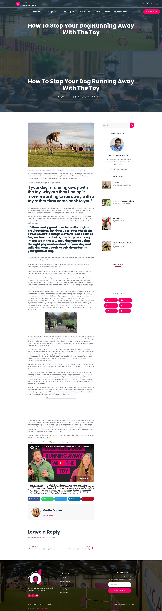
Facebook (111, 300)
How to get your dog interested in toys (55, 487)
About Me (116, 183)
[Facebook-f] (110, 169)
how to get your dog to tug (79, 488)
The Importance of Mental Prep (122, 243)
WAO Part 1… (117, 218)
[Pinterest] (126, 169)
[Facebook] (143, 3)
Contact (107, 12)
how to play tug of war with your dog (62, 490)
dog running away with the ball (41, 485)
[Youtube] (147, 3)
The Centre (37, 12)
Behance (126, 300)
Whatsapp (112, 305)
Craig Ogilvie (52, 12)
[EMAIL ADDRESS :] (18, 4)
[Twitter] (114, 169)
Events (97, 12)
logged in (39, 537)
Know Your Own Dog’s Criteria (123, 201)
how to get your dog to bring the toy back (52, 488)
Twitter (112, 311)
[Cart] (156, 3)
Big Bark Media (85, 12)
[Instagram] (151, 3)
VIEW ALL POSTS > (49, 516)
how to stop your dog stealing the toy (64, 493)
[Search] (132, 125)
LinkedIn (125, 311)
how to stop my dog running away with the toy (54, 492)
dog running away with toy (63, 485)
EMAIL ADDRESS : (30, 3)
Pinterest (126, 305)
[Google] (118, 169)
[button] (34, 499)
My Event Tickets (120, 12)
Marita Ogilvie (69, 12)
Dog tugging (78, 485)
